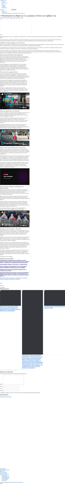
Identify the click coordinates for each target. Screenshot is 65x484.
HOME (3, 1)
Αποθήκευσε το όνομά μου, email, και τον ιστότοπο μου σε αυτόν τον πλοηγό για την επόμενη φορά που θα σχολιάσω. (20, 392)
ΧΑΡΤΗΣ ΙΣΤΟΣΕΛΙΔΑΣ (5, 478)
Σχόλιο (1, 384)
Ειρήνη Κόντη (20, 17)
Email (1, 388)
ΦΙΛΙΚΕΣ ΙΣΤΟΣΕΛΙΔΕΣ (5, 476)
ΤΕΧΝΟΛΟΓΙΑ (4, 7)
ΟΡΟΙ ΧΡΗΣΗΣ (4, 480)
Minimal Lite (16, 482)
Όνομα (1, 386)
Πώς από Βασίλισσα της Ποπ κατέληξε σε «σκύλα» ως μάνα (54, 307)
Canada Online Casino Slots (4, 469)
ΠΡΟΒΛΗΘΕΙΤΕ (4, 475)
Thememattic (21, 482)
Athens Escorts (2, 470)
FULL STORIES (4, 2)
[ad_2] (1, 283)
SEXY (3, 4)
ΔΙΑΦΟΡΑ (3, 6)
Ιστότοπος (1, 390)
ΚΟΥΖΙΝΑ (3, 5)
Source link (2, 285)
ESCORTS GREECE (5, 479)
